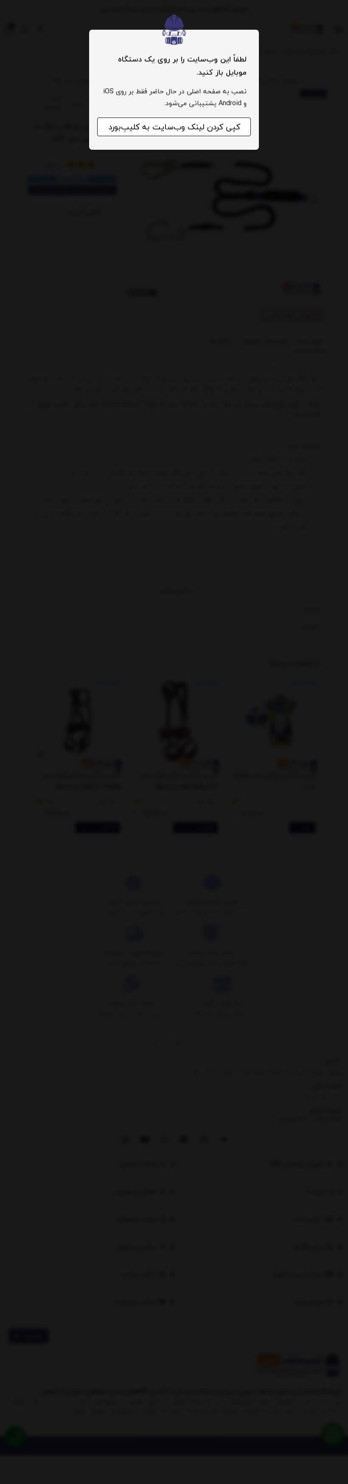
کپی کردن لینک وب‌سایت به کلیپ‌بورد (174, 127)
